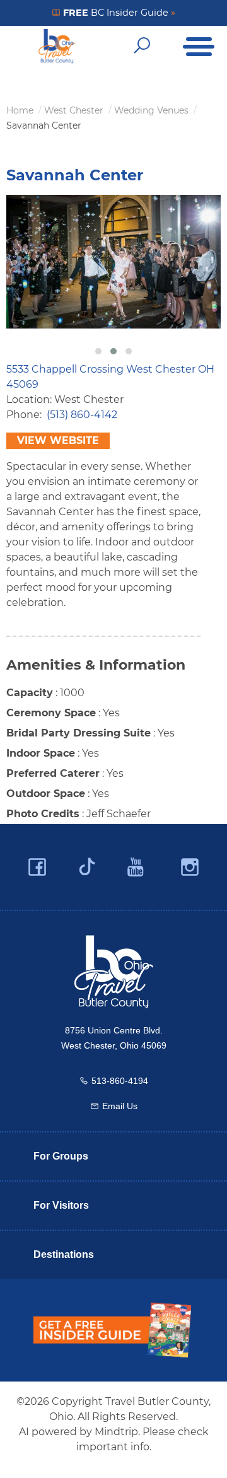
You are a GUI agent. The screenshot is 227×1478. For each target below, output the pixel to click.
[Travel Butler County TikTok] (87, 862)
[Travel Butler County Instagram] (189, 867)
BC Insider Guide (118, 12)
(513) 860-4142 (82, 415)
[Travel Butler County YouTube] (136, 867)
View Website (58, 440)
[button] (98, 351)
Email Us (119, 1106)
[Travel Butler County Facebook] (37, 867)
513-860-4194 (119, 1081)
